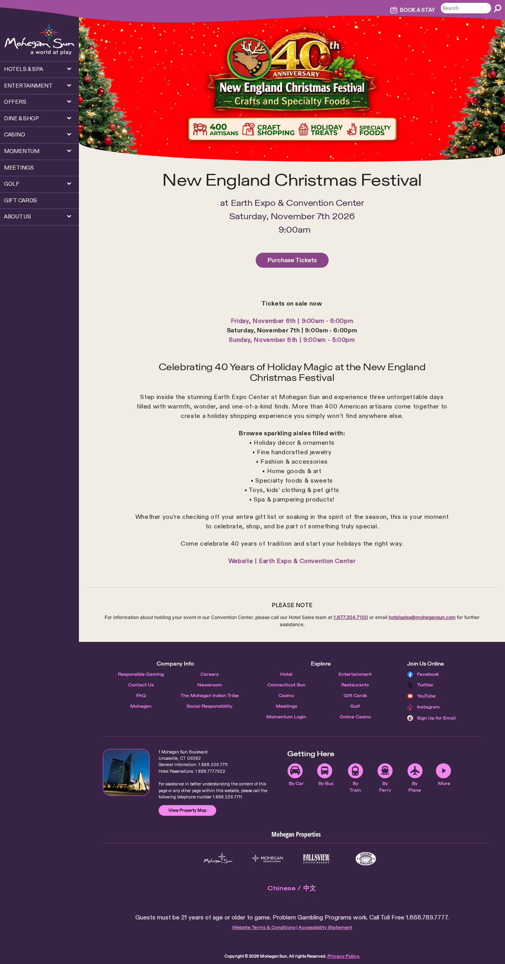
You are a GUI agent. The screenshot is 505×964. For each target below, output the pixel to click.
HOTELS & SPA (23, 69)
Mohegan (141, 706)
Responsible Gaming (141, 674)
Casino (286, 695)
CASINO (14, 134)
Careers (209, 674)
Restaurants (355, 685)
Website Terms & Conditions (264, 927)
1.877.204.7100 (350, 617)
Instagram (428, 707)
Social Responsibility (209, 706)
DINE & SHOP (21, 118)
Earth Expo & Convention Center (307, 561)
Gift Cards (355, 695)
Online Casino (355, 717)
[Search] (497, 8)
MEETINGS (19, 167)
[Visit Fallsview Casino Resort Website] (316, 858)
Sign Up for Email (436, 718)
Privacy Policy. (343, 956)
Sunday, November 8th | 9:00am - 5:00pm (292, 339)
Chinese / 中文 (291, 888)
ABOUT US (17, 216)
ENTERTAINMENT (28, 85)
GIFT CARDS (20, 200)
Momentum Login (286, 717)
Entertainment (355, 674)
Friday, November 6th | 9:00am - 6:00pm (292, 320)
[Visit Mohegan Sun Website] (218, 858)
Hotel (286, 674)
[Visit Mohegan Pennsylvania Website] (267, 858)
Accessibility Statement (325, 927)
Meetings (286, 706)
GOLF (11, 183)
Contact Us (141, 685)
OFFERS (15, 101)
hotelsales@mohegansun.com (422, 617)
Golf (355, 706)
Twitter (425, 685)
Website (240, 561)
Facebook (428, 674)
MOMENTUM (21, 151)
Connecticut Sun (286, 685)
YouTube (426, 696)
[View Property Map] (126, 772)
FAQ (141, 695)
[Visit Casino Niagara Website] (366, 858)
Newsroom (209, 685)
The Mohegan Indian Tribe (209, 695)
